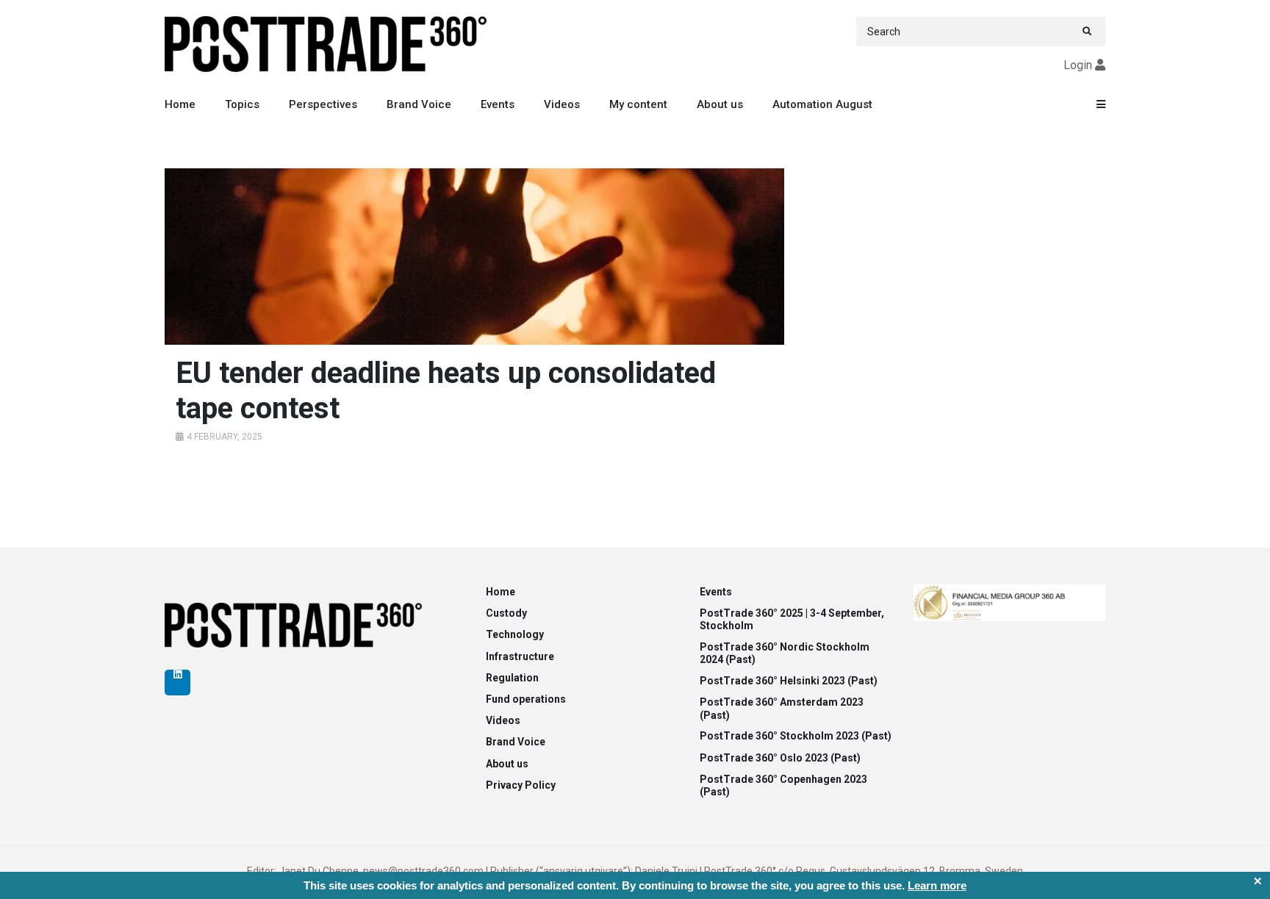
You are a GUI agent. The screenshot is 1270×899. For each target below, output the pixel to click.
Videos (562, 104)
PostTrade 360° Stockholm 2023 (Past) (795, 736)
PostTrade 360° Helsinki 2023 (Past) (789, 681)
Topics (242, 104)
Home (180, 104)
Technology (515, 634)
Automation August (822, 104)
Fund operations (526, 699)
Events (497, 104)
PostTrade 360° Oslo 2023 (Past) (780, 758)
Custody (506, 613)
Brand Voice (419, 104)
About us (720, 104)
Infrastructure (520, 656)
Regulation (512, 678)
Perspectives (323, 104)
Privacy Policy (521, 785)
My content (638, 104)
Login (1077, 65)
